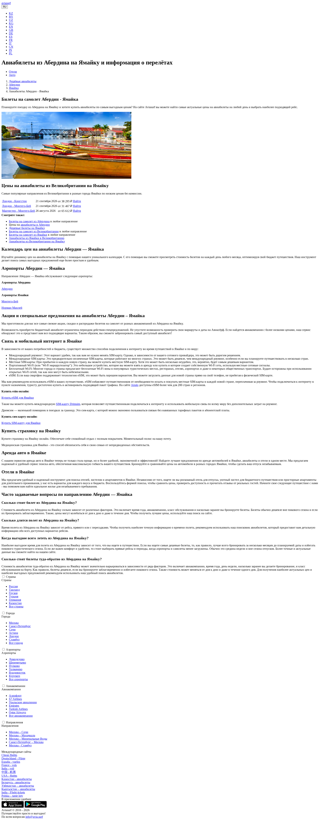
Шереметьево (17, 662)
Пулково (14, 665)
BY (11, 16)
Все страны (16, 606)
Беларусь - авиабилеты (15, 782)
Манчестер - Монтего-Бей (18, 210)
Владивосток (17, 672)
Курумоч (14, 676)
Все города (16, 642)
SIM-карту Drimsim (68, 404)
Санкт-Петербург (20, 626)
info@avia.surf (34, 816)
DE (11, 33)
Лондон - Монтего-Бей (16, 206)
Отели (13, 71)
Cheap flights (9, 755)
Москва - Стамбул (20, 745)
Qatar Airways (17, 712)
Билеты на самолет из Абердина (29, 221)
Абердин (14, 84)
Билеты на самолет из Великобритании (34, 231)
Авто (12, 75)
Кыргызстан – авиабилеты (18, 789)
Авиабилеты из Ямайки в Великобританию (36, 238)
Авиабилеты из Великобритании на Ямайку (37, 241)
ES (10, 36)
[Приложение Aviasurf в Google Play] (36, 806)
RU (4, 6)
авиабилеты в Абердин (35, 224)
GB (11, 30)
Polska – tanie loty (12, 795)
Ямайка (14, 88)
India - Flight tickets (13, 792)
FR (11, 40)
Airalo (134, 385)
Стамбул (14, 639)
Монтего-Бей (9, 301)
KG (11, 23)
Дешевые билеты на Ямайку (27, 228)
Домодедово (17, 659)
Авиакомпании (15, 686)
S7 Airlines (15, 699)
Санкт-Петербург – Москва (26, 742)
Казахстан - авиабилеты (16, 779)
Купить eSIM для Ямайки (17, 397)
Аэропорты (13, 649)
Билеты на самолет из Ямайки (28, 234)
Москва (14, 622)
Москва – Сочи (18, 732)
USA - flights (9, 775)
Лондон (14, 636)
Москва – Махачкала (22, 735)
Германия (15, 599)
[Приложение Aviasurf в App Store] (13, 806)
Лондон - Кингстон (14, 201)
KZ (11, 13)
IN (10, 50)
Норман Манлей (11, 307)
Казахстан (15, 603)
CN (11, 46)
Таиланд (14, 589)
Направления (14, 722)
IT (10, 43)
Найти (77, 201)
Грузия (13, 593)
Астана (13, 632)
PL (10, 53)
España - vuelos (10, 761)
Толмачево (15, 669)
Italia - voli (7, 768)
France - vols (9, 765)
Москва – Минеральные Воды (28, 738)
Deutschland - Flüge (13, 758)
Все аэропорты (18, 679)
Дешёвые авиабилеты (22, 81)
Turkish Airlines (18, 709)
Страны (11, 576)
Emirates (14, 705)
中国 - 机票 (8, 772)
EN (11, 26)
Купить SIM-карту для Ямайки (20, 422)
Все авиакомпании (21, 715)
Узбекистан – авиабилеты (17, 785)
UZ (11, 20)
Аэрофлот (15, 695)
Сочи (12, 629)
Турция (13, 596)
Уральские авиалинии (23, 702)
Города (10, 613)
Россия (13, 586)
